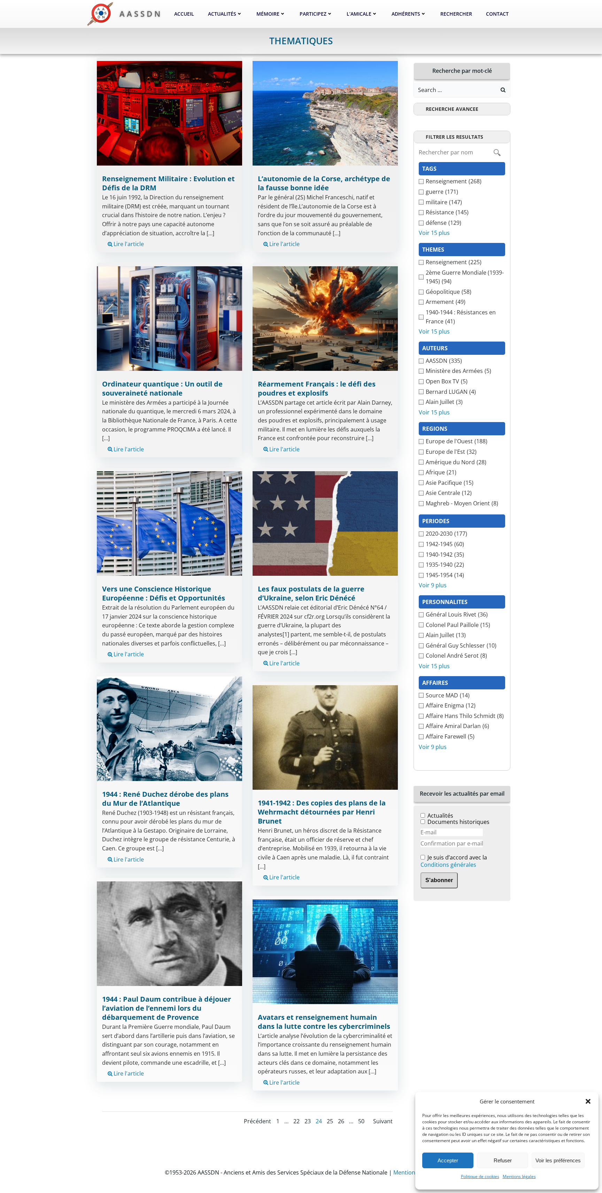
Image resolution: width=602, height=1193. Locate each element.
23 (307, 1121)
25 (330, 1121)
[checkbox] (462, 181)
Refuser (503, 1160)
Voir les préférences (558, 1160)
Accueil (184, 13)
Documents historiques (458, 822)
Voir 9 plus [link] (433, 585)
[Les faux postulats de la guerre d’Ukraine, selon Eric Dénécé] (325, 523)
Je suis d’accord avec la (453, 861)
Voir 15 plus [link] (434, 233)
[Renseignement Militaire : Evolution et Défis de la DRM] (169, 113)
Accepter (448, 1160)
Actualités (222, 13)
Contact (497, 13)
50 (361, 1121)
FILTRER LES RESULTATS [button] (454, 136)
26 (341, 1121)
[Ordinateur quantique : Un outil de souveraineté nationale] (169, 318)
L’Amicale (359, 13)
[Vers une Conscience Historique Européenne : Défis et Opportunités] (169, 523)
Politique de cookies (480, 1176)
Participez (313, 13)
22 (296, 1121)
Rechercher (456, 13)
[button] (588, 1101)
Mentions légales (519, 1176)
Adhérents (406, 13)
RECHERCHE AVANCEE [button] (452, 109)
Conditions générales (448, 865)
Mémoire (267, 13)
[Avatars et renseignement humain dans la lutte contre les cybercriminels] (325, 951)
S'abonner (439, 880)
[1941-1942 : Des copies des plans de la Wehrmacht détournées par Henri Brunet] (325, 737)
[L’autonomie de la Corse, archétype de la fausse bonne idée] (325, 113)
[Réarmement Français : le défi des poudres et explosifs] (325, 318)
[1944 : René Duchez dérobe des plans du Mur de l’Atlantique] (169, 728)
